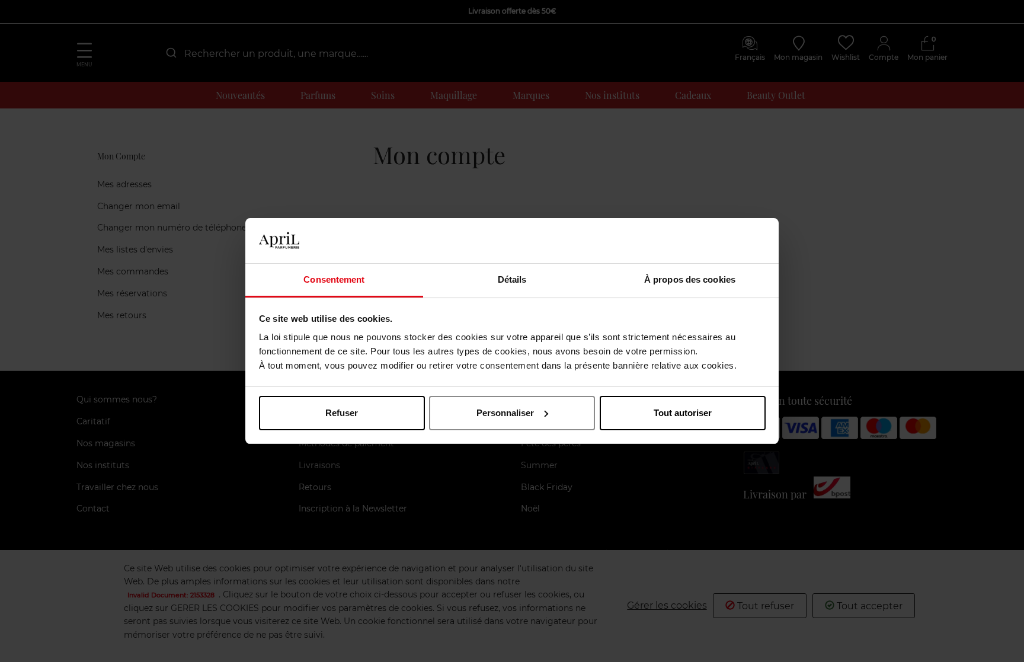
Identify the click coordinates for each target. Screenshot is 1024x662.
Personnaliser (505, 413)
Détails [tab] (512, 279)
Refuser (341, 413)
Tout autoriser (683, 413)
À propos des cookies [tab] (689, 279)
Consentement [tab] (333, 279)
